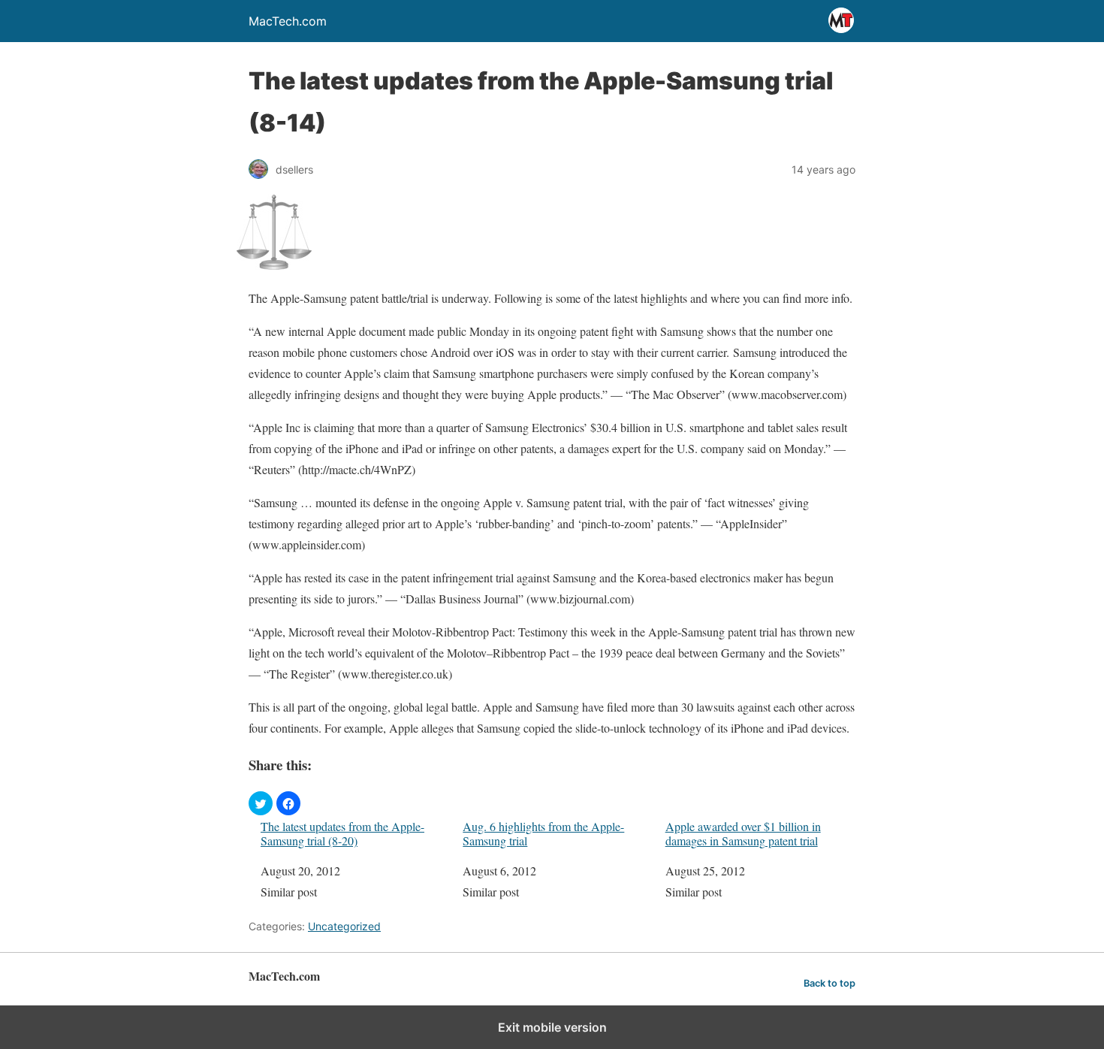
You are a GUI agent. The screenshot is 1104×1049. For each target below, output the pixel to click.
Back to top (829, 983)
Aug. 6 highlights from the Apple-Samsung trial (543, 833)
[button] (261, 803)
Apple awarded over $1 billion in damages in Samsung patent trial (743, 833)
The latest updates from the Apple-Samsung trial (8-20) (342, 833)
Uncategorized (344, 926)
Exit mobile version (552, 1027)
